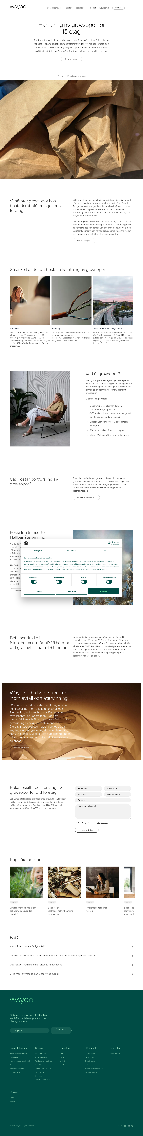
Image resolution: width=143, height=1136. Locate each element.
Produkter (79, 8)
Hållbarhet (91, 8)
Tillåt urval (71, 591)
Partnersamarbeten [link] (17, 1068)
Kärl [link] (61, 1053)
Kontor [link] (12, 1065)
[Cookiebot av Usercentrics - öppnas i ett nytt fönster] (109, 543)
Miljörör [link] (63, 1061)
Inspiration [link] (115, 1048)
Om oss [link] (14, 1092)
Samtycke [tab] (38, 551)
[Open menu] (130, 7)
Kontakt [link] (13, 1101)
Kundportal (104, 8)
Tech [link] (61, 1068)
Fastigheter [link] (14, 1057)
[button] (118, 8)
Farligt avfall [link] (39, 1072)
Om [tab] (105, 550)
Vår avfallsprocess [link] (91, 1072)
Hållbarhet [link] (90, 1048)
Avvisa (39, 591)
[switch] (59, 582)
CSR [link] (86, 1065)
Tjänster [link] (39, 1048)
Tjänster (68, 8)
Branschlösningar (54, 8)
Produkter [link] (65, 1048)
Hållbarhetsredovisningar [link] (94, 1068)
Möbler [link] (62, 1065)
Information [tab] (71, 550)
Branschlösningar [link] (19, 1048)
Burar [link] (62, 1057)
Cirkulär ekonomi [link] (91, 1061)
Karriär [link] (12, 1097)
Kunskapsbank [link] (115, 1053)
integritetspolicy (102, 823)
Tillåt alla (103, 591)
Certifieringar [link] (90, 1057)
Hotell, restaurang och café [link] (20, 1061)
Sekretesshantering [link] (42, 1080)
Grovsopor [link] (39, 1076)
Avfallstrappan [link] (90, 1053)
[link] (18, 7)
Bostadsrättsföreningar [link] (18, 1053)
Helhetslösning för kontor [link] (44, 1068)
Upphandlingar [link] (15, 1072)
